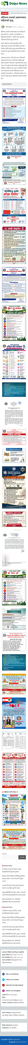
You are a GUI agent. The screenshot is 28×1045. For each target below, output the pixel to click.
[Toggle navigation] (3, 10)
